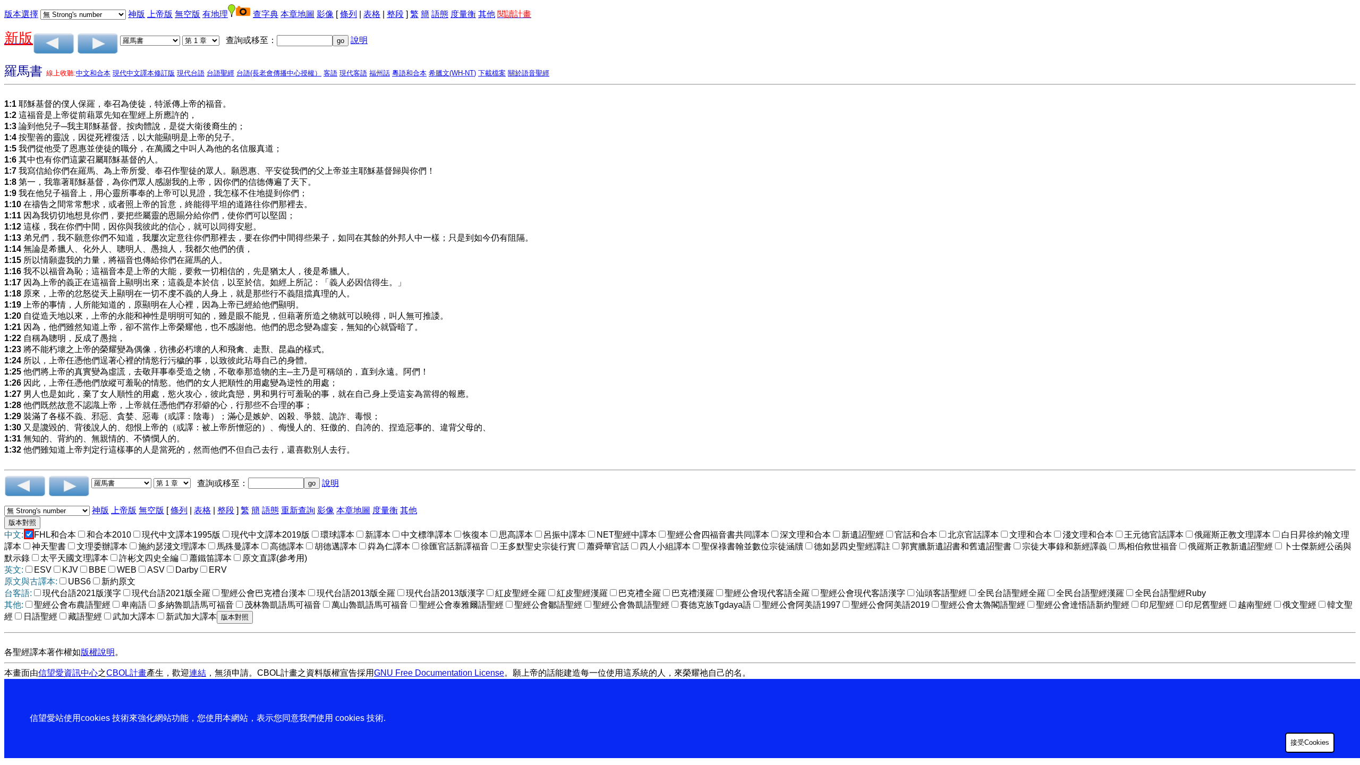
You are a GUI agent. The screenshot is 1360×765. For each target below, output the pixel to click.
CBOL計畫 (126, 672)
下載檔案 (492, 73)
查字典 (265, 14)
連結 (197, 672)
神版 (136, 14)
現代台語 (191, 73)
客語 (330, 73)
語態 (439, 14)
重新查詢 (298, 510)
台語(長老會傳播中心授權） (278, 73)
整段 (395, 14)
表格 (371, 14)
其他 (486, 14)
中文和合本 (93, 73)
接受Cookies (1309, 742)
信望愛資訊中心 (68, 672)
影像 (325, 14)
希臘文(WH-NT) (452, 73)
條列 (348, 14)
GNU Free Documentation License (439, 672)
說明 (359, 40)
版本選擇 (21, 14)
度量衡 (463, 14)
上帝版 (160, 14)
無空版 (187, 14)
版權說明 (98, 652)
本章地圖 (297, 14)
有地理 (215, 14)
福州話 (379, 73)
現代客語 (353, 73)
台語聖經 (220, 73)
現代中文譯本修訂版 (144, 73)
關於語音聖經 (528, 73)
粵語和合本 (409, 73)
